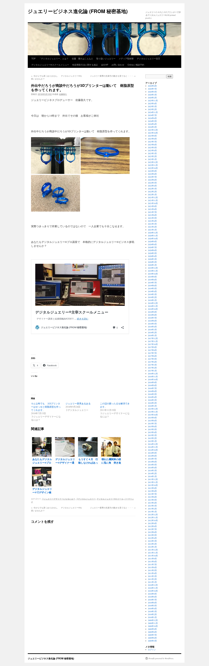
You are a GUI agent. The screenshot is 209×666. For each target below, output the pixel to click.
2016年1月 (152, 406)
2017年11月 (153, 341)
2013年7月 (152, 494)
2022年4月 (152, 185)
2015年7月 (152, 423)
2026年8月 (152, 85)
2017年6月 (152, 356)
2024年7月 (152, 115)
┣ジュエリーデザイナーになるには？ (58, 498)
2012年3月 (152, 541)
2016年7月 (152, 388)
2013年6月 (152, 497)
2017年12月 (153, 338)
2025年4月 (152, 103)
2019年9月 (152, 276)
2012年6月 (152, 532)
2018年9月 (152, 312)
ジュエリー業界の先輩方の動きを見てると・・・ (113, 75)
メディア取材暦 (126, 58)
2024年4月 (152, 124)
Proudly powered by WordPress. (161, 658)
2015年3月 (152, 435)
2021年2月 (152, 226)
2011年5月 (152, 570)
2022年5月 (152, 182)
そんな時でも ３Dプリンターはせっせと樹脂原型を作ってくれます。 (46, 407)
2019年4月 (152, 291)
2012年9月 (152, 523)
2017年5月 (152, 359)
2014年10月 (153, 450)
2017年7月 (152, 353)
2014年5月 (152, 464)
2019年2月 (152, 297)
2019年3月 (152, 294)
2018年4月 (152, 326)
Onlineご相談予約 (136, 64)
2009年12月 (153, 620)
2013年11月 (153, 482)
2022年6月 (152, 179)
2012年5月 (152, 535)
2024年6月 (152, 118)
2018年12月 (153, 303)
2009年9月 (152, 629)
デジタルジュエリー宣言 (148, 58)
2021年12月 (153, 197)
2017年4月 (152, 361)
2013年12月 (153, 479)
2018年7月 (152, 317)
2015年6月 (152, 426)
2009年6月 (152, 637)
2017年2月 (152, 367)
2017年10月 (153, 344)
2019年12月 (153, 268)
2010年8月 (152, 596)
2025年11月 (153, 100)
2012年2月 (152, 544)
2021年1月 (152, 229)
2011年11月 (153, 552)
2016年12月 (153, 373)
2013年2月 (152, 508)
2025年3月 (152, 106)
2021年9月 (152, 206)
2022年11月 (153, 165)
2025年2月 (152, 109)
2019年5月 (152, 288)
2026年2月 (152, 97)
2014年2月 (152, 473)
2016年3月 (152, 400)
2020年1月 (152, 265)
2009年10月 (153, 626)
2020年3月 (152, 259)
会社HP (104, 64)
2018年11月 (153, 306)
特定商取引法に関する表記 (85, 64)
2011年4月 (152, 573)
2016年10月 (153, 379)
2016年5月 (152, 394)
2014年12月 (153, 444)
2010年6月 (152, 602)
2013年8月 (152, 491)
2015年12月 (153, 408)
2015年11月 (153, 411)
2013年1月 (152, 511)
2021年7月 (152, 212)
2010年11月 (153, 588)
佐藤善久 (63, 94)
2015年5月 (152, 429)
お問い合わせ (118, 64)
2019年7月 (152, 282)
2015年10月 (153, 414)
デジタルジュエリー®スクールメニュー (50, 64)
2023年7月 (152, 141)
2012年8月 (152, 526)
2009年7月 (152, 635)
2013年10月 (153, 485)
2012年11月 (153, 517)
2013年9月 (152, 488)
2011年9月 (152, 558)
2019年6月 (152, 285)
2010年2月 (152, 614)
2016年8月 (152, 385)
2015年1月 (152, 441)
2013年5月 (152, 499)
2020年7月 (152, 247)
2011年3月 (152, 576)
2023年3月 (152, 153)
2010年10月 (153, 590)
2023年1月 (152, 159)
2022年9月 (152, 171)
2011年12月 (153, 549)
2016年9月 (152, 382)
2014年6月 (152, 461)
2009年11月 (153, 623)
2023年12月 (153, 130)
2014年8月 (152, 455)
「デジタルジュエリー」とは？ (54, 58)
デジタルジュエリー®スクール (110, 498)
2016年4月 (152, 397)
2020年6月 (152, 250)
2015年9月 (152, 417)
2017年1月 (152, 370)
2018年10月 (153, 309)
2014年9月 (152, 453)
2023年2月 (152, 156)
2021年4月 (152, 221)
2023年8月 (152, 138)
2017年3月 (152, 364)
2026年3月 (152, 94)
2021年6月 (152, 215)
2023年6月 (152, 144)
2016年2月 (152, 403)
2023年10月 (153, 132)
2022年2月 (152, 191)
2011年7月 (152, 564)
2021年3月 (152, 223)
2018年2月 (152, 332)
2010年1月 (152, 617)
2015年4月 (152, 432)
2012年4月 (152, 538)
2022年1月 (152, 194)
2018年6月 (152, 320)
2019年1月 (152, 300)
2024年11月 (153, 112)
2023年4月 (152, 150)
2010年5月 (152, 605)
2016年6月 (152, 391)
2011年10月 (153, 555)
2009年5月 (152, 640)
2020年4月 (152, 256)
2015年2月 (152, 438)
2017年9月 (152, 347)
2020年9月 (152, 241)
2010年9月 (152, 593)
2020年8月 (152, 244)
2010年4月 (152, 608)
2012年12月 (153, 514)
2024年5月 (152, 121)
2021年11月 (153, 200)
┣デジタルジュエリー (86, 498)
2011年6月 (152, 567)
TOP (33, 58)
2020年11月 (153, 235)
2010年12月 (153, 585)
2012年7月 (152, 529)
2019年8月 (152, 279)
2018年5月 (152, 323)
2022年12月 (153, 162)
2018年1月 (152, 335)
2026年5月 (152, 91)
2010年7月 (152, 599)
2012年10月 (153, 520)
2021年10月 (153, 203)
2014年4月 (152, 467)
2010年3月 (152, 611)
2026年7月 (152, 88)
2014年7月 (152, 458)
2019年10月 (153, 273)
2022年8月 (152, 174)
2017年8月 (152, 350)
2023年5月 (152, 147)
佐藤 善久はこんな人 (82, 58)
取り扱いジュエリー (105, 58)
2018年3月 (152, 329)
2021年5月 (152, 218)
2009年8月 (152, 632)
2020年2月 (152, 262)
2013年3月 (152, 505)
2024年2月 (152, 127)
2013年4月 (152, 502)
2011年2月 (152, 579)
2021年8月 (152, 209)
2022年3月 (152, 188)
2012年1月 (152, 546)
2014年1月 (152, 476)
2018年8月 (152, 315)
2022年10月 (153, 168)
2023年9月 (152, 135)
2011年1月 (152, 582)
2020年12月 (153, 232)
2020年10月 (153, 238)
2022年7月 (152, 177)
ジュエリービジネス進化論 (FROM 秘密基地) (78, 11)
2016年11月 (153, 376)
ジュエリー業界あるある (78, 403)
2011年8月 (152, 561)
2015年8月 (152, 420)
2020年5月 (152, 253)
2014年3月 (152, 470)
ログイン (152, 649)
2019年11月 (153, 270)
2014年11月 (153, 447)
